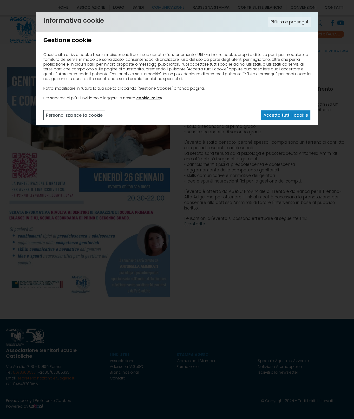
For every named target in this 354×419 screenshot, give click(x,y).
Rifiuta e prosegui (289, 22)
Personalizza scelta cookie (74, 115)
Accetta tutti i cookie (285, 115)
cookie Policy (149, 98)
